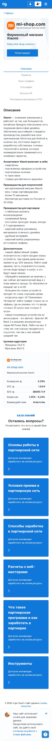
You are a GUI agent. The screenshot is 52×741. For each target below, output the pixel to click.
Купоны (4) (26, 93)
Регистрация (38, 3)
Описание (26, 68)
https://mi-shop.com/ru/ (21, 44)
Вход (30, 3)
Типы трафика (26, 81)
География (26, 87)
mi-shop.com (15, 367)
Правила (26, 75)
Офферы (9, 13)
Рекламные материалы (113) (26, 99)
